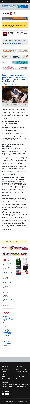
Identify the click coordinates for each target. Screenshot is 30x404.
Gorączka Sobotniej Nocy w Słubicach (14, 42)
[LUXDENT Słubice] (25, 261)
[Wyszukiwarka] (25, 1)
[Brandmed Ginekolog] (15, 67)
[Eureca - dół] (15, 253)
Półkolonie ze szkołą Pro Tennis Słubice (16, 40)
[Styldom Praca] (18, 261)
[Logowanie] (20, 1)
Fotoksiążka (9, 171)
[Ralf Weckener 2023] (25, 270)
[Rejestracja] (23, 1)
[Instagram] (6, 394)
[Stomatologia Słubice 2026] (15, 18)
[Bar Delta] (15, 248)
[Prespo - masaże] (15, 62)
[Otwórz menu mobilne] (27, 1)
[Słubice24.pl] (8, 13)
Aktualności (9, 83)
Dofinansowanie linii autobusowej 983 (15, 43)
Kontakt (4, 1)
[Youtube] (8, 394)
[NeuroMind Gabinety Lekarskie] (15, 56)
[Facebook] (3, 394)
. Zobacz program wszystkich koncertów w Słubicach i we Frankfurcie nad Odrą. (17, 33)
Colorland (25, 136)
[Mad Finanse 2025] (15, 51)
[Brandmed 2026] (15, 6)
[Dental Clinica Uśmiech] (18, 270)
